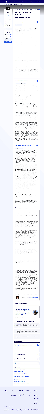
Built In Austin (36, 392)
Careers (12, 393)
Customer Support (29, 392)
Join (27, 1)
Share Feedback (28, 393)
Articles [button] (31, 9)
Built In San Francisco (37, 403)
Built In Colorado (36, 398)
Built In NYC (35, 401)
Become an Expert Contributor (21, 395)
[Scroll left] (14, 10)
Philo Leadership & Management (20, 378)
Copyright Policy (17, 410)
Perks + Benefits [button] (26, 9)
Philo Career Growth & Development (20, 373)
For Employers (36, 1)
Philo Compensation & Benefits (19, 374)
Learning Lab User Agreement (6, 410)
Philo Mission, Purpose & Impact (19, 381)
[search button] (25, 2)
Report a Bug (28, 395)
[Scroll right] (39, 10)
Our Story (12, 392)
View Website (8, 25)
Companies (14, 1)
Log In (30, 1)
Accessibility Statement (12, 410)
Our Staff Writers (13, 395)
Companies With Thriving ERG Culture (34, 297)
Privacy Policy (21, 410)
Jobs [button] (19, 9)
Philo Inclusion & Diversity (18, 371)
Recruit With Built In (21, 392)
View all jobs (8, 41)
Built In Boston (36, 393)
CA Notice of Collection (37, 410)
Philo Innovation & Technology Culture (21, 379)
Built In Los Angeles (37, 400)
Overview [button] (16, 9)
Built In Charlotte (36, 395)
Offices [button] (22, 9)
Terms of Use (25, 410)
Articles (22, 1)
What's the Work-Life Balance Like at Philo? (21, 376)
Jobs (18, 1)
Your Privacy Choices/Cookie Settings (31, 410)
